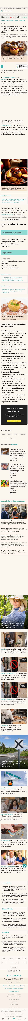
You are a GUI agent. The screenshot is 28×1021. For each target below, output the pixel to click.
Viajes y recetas (14, 20)
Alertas (19, 1019)
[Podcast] (10, 982)
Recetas (9, 434)
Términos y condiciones (14, 999)
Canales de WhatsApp (14, 985)
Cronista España (5, 20)
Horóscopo (14, 967)
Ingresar (25, 1019)
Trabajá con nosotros (14, 991)
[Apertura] (7, 979)
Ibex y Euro (24, 14)
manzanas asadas (9, 77)
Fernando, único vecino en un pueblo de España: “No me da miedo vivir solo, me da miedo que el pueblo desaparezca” (14, 552)
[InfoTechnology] (18, 982)
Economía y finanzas (15, 14)
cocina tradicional (7, 215)
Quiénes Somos (8, 988)
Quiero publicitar (15, 421)
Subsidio (24, 962)
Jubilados (18, 8)
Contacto (5, 985)
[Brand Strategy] (22, 979)
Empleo (18, 958)
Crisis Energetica (14, 962)
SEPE (25, 958)
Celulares (11, 958)
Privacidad (14, 1001)
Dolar (8, 1019)
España (15, 434)
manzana (22, 20)
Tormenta (2, 8)
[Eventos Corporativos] (15, 979)
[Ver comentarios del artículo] (17, 72)
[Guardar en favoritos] (2, 66)
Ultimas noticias (4, 14)
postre (3, 79)
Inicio (14, 1019)
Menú (3, 1019)
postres (13, 438)
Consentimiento (14, 1004)
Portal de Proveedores (18, 988)
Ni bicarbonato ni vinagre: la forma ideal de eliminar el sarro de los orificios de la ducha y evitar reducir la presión (14, 530)
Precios (4, 962)
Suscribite (22, 985)
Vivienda (24, 8)
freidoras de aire (5, 438)
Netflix (3, 958)
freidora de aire (6, 125)
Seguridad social (10, 8)
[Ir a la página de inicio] (2, 11)
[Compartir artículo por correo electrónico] (14, 72)
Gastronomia (22, 434)
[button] (25, 866)
